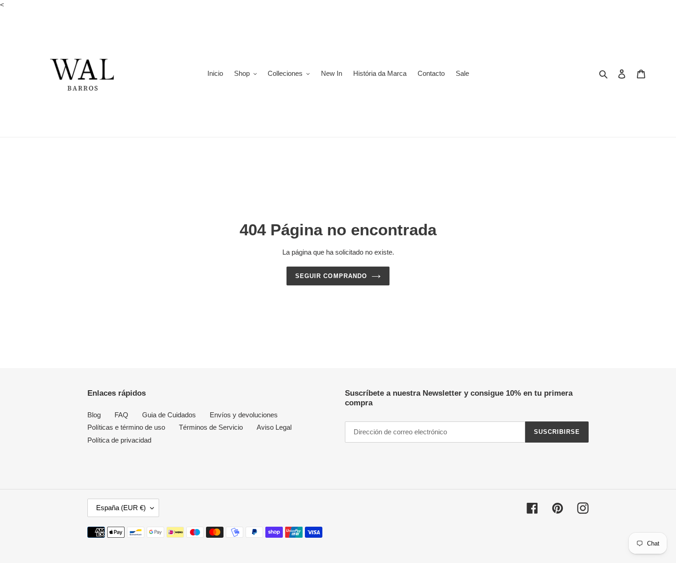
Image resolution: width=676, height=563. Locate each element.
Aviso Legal (274, 427)
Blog (94, 415)
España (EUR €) (121, 508)
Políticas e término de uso (126, 427)
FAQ (121, 415)
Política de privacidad (119, 440)
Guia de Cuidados (169, 415)
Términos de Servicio (211, 427)
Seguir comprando (331, 276)
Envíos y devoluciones (244, 415)
